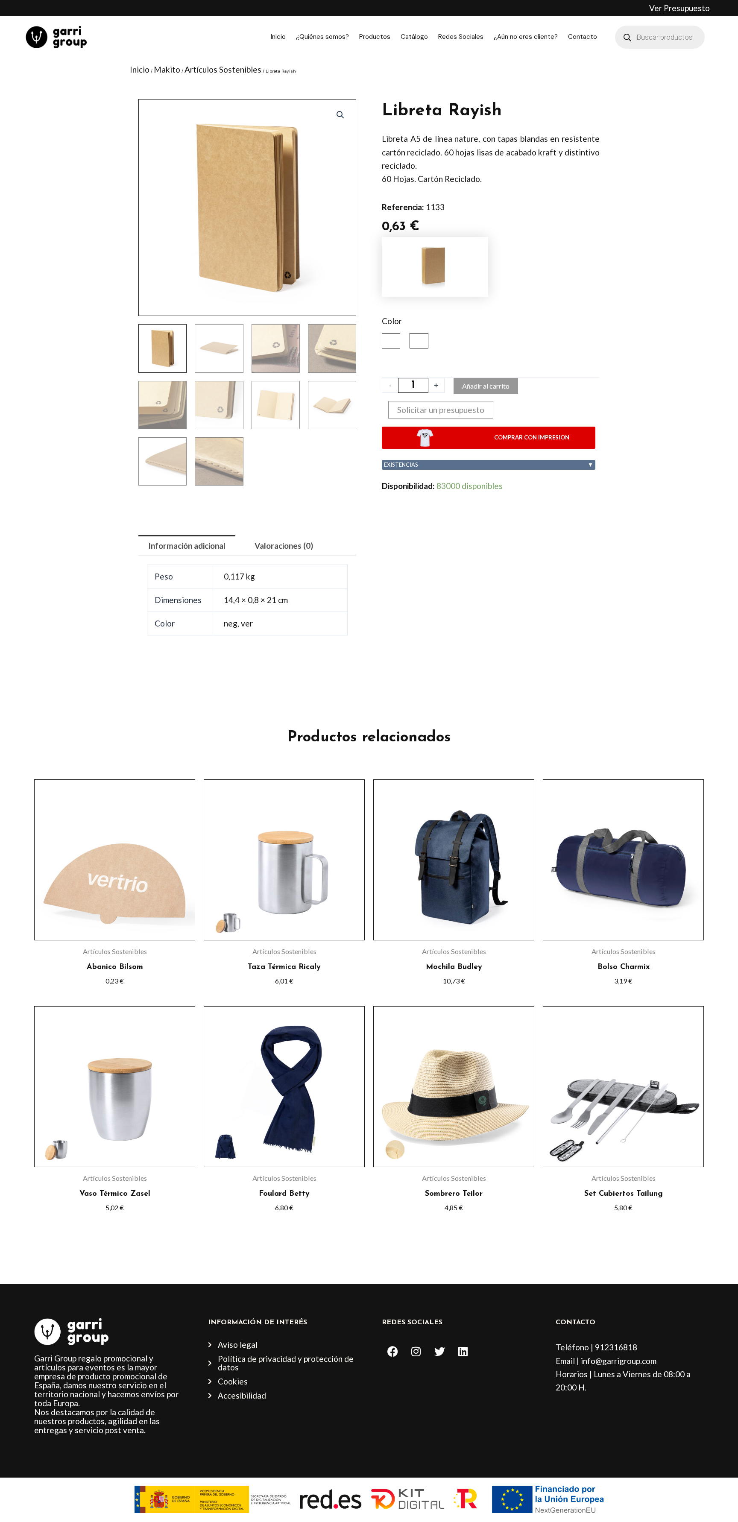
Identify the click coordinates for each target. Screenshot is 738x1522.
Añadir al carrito (486, 386)
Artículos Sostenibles (222, 69)
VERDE (419, 340)
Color (392, 321)
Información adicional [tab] (187, 545)
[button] (340, 115)
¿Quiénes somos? (322, 36)
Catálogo (414, 36)
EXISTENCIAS (488, 464)
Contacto (582, 36)
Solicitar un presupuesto (440, 410)
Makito (167, 69)
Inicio (278, 36)
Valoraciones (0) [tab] (284, 545)
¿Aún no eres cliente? (526, 36)
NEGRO (391, 340)
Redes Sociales (460, 36)
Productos (374, 36)
